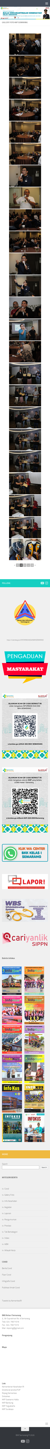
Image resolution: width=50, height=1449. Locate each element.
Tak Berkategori (10, 1232)
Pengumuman (10, 1219)
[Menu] (46, 3)
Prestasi (7, 1226)
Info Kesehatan (10, 1201)
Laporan (7, 1213)
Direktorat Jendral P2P (11, 1390)
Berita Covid (7, 1268)
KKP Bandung (7, 1403)
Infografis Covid (8, 1281)
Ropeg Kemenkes (9, 1393)
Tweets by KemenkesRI (12, 1301)
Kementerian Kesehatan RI (13, 1387)
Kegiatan (8, 1207)
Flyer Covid (6, 1275)
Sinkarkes (6, 1396)
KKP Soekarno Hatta (10, 1399)
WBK (6, 1244)
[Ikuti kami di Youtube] (42, 583)
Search (5, 1164)
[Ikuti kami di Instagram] (46, 583)
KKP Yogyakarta (8, 1406)
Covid (6, 1189)
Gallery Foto (9, 1195)
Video (6, 1238)
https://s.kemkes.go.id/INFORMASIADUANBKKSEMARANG (25, 640)
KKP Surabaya (7, 1409)
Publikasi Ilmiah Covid (11, 1287)
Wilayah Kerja (9, 1250)
